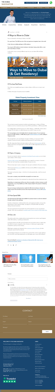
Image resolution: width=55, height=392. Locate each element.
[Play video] (27, 68)
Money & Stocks (34, 24)
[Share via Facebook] (8, 245)
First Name (5, 316)
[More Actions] (46, 285)
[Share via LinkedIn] (13, 245)
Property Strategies (38, 349)
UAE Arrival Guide (38, 363)
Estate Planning (42, 24)
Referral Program (38, 361)
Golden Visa (37, 345)
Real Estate (20, 24)
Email (4, 321)
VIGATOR (8, 4)
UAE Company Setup (39, 347)
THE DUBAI (6, 2)
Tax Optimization (38, 344)
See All (51, 252)
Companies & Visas (12, 24)
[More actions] (46, 32)
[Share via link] (16, 245)
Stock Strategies (38, 351)
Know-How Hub (38, 357)
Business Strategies (38, 354)
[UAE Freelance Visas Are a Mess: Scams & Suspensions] (10, 258)
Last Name (30, 316)
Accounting (37, 352)
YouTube (41, 380)
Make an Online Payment (40, 368)
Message (5, 327)
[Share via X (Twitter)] (10, 245)
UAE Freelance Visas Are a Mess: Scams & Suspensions (10, 265)
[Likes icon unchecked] (11, 300)
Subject (30, 321)
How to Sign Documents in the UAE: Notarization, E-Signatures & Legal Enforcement (44, 265)
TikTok (40, 382)
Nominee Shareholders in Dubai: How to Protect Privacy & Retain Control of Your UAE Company (27, 265)
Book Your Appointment (39, 359)
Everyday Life (26, 24)
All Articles (4, 24)
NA (3, 4)
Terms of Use (37, 370)
